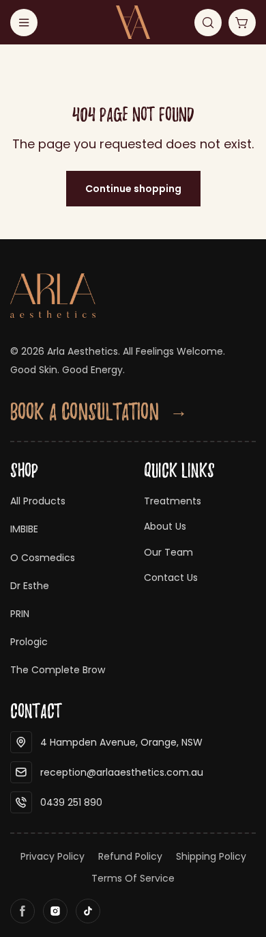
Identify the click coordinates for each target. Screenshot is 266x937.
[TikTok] (88, 911)
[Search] (208, 22)
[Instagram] (55, 911)
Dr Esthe (29, 586)
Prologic (29, 642)
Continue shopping (133, 188)
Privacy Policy (52, 856)
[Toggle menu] (24, 22)
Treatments (172, 501)
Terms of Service (133, 878)
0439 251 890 (71, 802)
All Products (37, 501)
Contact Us (171, 577)
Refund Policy (130, 856)
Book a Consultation (99, 411)
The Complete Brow (57, 670)
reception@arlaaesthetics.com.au (121, 772)
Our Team (168, 552)
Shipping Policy (211, 856)
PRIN (19, 614)
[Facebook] (22, 911)
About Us (165, 526)
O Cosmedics (42, 558)
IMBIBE (24, 529)
